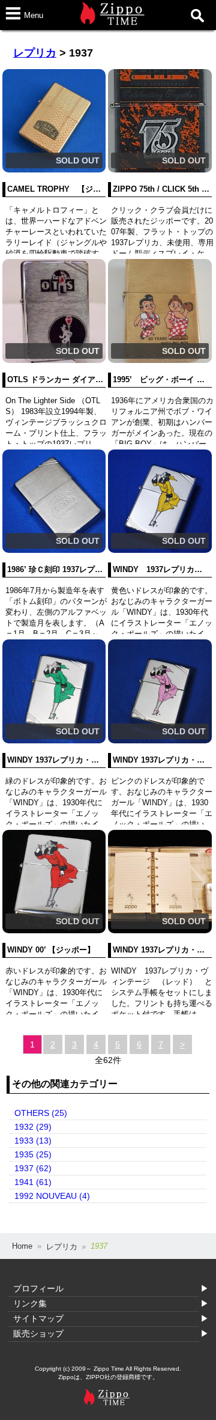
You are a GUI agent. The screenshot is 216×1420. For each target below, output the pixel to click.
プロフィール (38, 1288)
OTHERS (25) (40, 1113)
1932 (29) (33, 1127)
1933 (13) (33, 1140)
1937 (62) (33, 1168)
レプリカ (34, 53)
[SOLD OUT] (54, 169)
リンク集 (30, 1303)
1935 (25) (33, 1154)
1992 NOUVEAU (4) (52, 1196)
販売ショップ (38, 1333)
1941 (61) (33, 1182)
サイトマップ (38, 1318)
